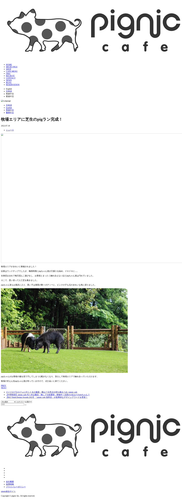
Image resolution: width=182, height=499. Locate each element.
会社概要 (10, 482)
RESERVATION (12, 85)
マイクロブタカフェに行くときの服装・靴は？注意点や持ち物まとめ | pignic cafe (41, 392)
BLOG (9, 82)
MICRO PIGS (11, 67)
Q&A (8, 73)
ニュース (10, 130)
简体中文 (10, 110)
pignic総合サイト (8, 491)
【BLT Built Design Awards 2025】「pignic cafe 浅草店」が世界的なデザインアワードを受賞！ (47, 397)
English (9, 108)
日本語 (9, 91)
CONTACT (10, 78)
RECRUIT (10, 76)
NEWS (9, 80)
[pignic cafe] (91, 58)
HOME (9, 65)
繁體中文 (10, 113)
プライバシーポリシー (16, 487)
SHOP (8, 69)
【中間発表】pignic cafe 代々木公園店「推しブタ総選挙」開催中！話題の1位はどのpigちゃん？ (48, 395)
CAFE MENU (12, 71)
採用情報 (10, 484)
